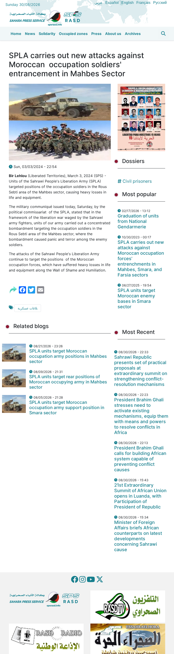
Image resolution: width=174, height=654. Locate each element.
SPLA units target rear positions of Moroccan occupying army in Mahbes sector (68, 382)
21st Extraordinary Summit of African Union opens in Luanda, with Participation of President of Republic (140, 496)
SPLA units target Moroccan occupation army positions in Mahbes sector (68, 356)
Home (16, 33)
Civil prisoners (137, 181)
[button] (163, 34)
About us (113, 33)
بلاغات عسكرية (28, 308)
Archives (133, 33)
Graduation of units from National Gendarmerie (138, 221)
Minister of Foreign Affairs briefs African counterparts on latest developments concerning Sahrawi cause (138, 536)
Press (96, 33)
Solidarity (47, 33)
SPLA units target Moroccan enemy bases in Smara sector (136, 298)
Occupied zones (73, 33)
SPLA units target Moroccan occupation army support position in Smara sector (66, 407)
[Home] (47, 17)
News (30, 33)
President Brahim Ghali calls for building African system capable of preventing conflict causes (140, 458)
